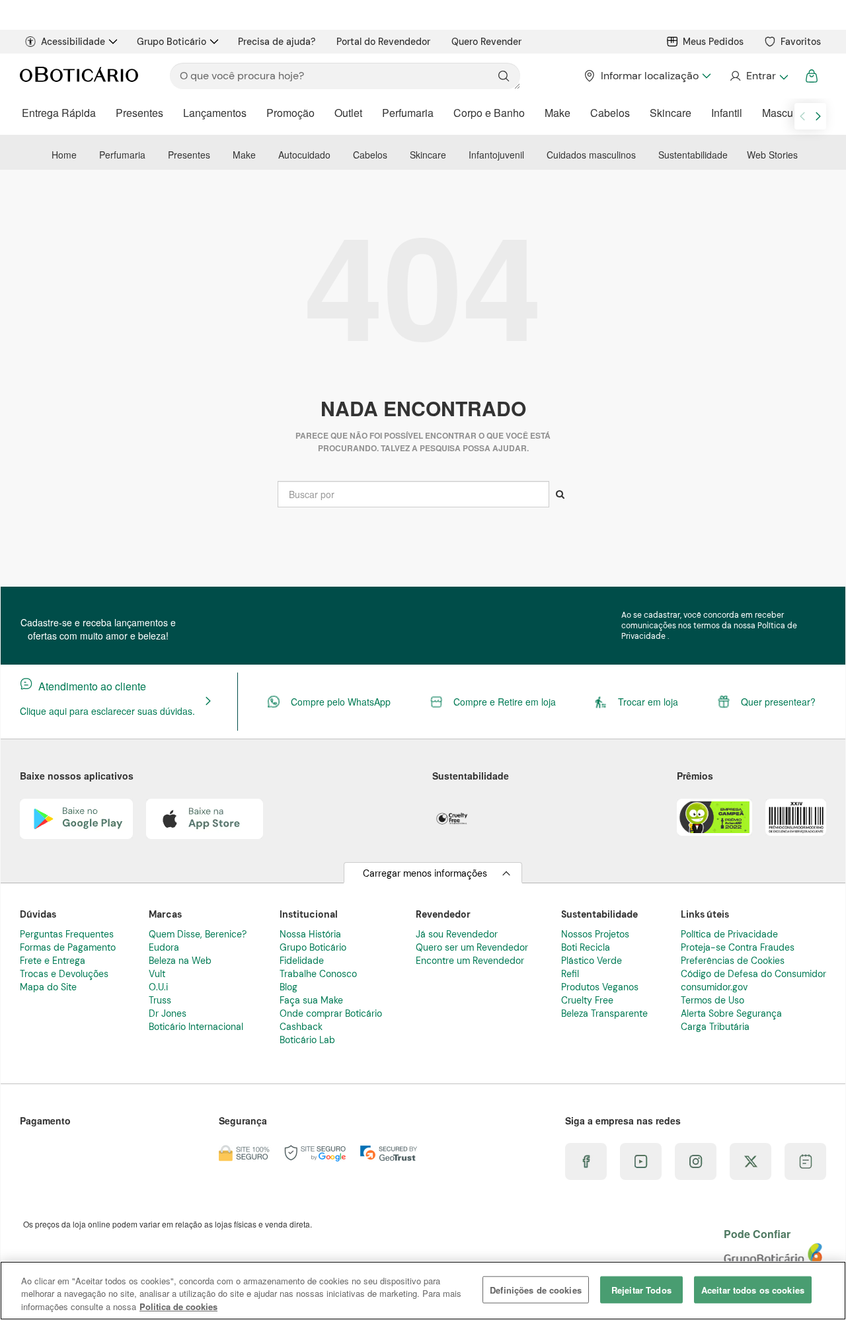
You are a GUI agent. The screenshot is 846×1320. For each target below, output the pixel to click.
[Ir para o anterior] (802, 116)
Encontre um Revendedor (470, 961)
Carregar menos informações (425, 873)
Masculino (786, 112)
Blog (288, 987)
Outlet (348, 112)
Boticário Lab (307, 1040)
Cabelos (610, 112)
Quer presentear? (778, 701)
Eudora (164, 947)
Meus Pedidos (713, 42)
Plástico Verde (591, 961)
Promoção (290, 112)
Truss (160, 1000)
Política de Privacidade (729, 934)
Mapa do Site (48, 987)
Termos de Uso (712, 1000)
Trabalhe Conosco (318, 974)
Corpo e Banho (489, 112)
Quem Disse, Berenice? (198, 934)
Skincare (670, 112)
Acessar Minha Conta (758, 76)
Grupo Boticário (171, 42)
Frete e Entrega (52, 961)
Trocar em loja (648, 701)
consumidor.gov (714, 987)
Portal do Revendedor (383, 42)
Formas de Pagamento (68, 947)
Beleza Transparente (604, 1013)
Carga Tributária (715, 1027)
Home (64, 154)
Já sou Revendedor (457, 934)
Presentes (139, 112)
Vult (157, 974)
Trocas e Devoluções (64, 974)
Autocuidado (304, 154)
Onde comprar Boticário (331, 1013)
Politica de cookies (178, 1306)
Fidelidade (302, 961)
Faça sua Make (311, 1000)
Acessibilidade (73, 42)
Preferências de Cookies (733, 961)
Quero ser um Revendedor (472, 947)
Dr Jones (167, 1013)
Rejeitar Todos (641, 1289)
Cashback (301, 1027)
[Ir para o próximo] (818, 116)
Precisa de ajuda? (276, 42)
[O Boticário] (79, 76)
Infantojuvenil (496, 154)
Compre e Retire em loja (504, 701)
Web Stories (772, 154)
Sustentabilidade (693, 154)
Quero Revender (486, 42)
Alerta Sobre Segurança (731, 1013)
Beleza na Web (180, 961)
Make (557, 112)
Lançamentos (215, 112)
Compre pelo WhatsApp (341, 701)
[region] (423, 1290)
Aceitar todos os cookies (752, 1289)
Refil (570, 974)
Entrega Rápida (59, 112)
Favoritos (801, 42)
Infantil (726, 112)
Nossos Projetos (595, 934)
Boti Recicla (585, 947)
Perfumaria (408, 112)
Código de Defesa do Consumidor (753, 974)
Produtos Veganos (599, 987)
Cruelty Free (587, 1000)
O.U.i (158, 987)
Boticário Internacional (196, 1027)
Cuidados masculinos (591, 154)
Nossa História (310, 934)
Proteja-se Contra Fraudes (737, 947)
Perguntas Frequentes (67, 934)
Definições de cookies (536, 1289)
